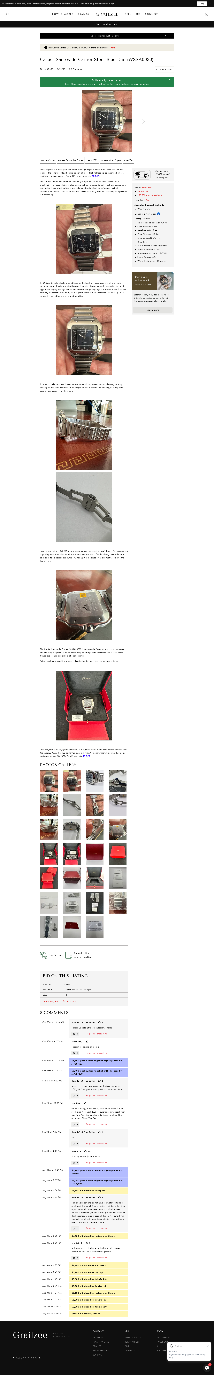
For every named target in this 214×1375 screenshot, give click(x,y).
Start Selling (101, 1350)
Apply (201, 4)
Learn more (153, 309)
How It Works (63, 14)
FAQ (127, 1346)
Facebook (162, 1342)
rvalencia (76, 1151)
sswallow (76, 1103)
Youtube (161, 1350)
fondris (96, 1313)
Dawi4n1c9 (100, 1286)
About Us (98, 1337)
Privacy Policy (133, 1337)
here (113, 48)
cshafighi (99, 1272)
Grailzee (107, 14)
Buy (138, 14)
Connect (152, 14)
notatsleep (100, 1265)
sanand (75, 1173)
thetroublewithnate (105, 1236)
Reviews (97, 1355)
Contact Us (132, 1350)
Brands (83, 14)
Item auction (71, 1001)
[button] (144, 121)
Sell (128, 14)
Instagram (163, 1337)
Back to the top (27, 1359)
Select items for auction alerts (105, 36)
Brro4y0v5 (76, 1183)
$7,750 (95, 176)
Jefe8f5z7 (77, 1041)
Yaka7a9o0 (101, 1279)
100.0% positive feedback (149, 195)
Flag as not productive (96, 1034)
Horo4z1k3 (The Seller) (83, 1022)
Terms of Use (132, 1342)
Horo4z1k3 (147, 187)
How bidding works (51, 1001)
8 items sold (142, 191)
